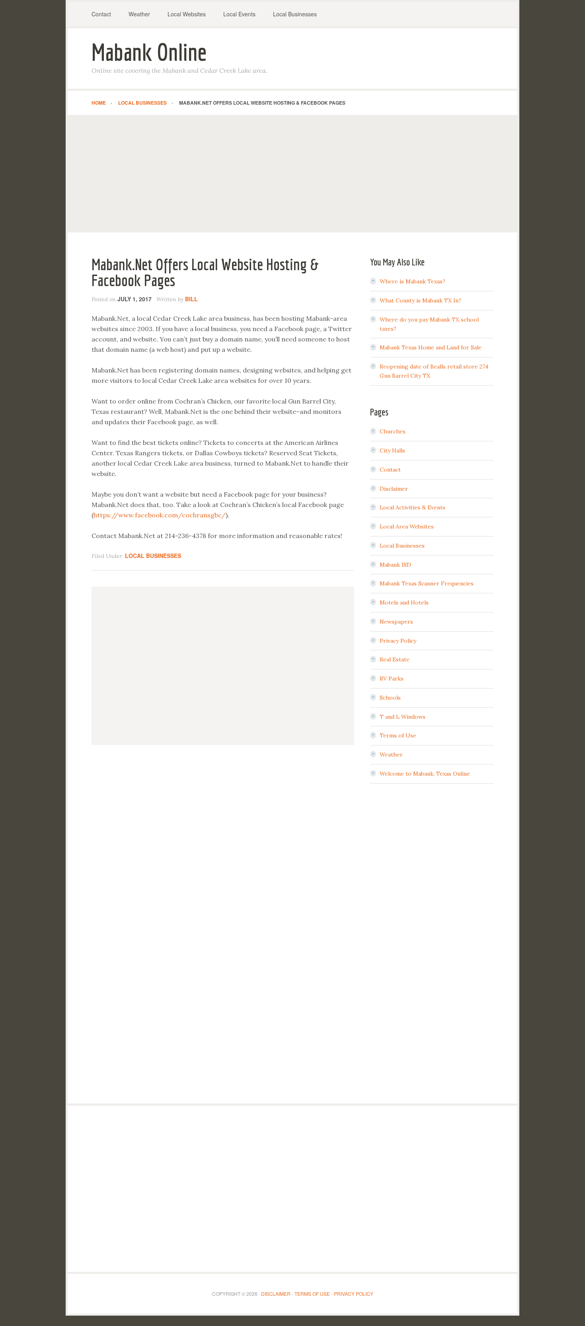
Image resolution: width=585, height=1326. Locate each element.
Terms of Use (398, 735)
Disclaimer (394, 488)
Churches (393, 431)
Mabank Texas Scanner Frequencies (427, 583)
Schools (390, 697)
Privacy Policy (398, 640)
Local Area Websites (407, 526)
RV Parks (392, 678)
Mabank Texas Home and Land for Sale (431, 347)
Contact (390, 469)
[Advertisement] (292, 174)
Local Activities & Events (412, 507)
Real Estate (395, 659)
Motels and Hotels (404, 602)
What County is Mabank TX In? (420, 300)
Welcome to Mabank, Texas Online (425, 773)
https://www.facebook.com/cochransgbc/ (160, 515)
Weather (391, 754)
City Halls (392, 450)
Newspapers (396, 621)
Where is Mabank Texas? (412, 281)
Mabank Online (149, 52)
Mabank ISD (395, 564)
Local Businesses (153, 556)
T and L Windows (402, 716)
